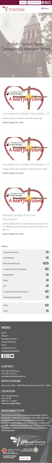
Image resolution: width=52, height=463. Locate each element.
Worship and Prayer (25, 263)
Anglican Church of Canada (10, 450)
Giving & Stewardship (25, 297)
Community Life (8, 348)
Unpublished (25, 274)
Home (3, 332)
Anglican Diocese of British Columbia (29, 442)
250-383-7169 (34, 2)
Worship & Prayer (9, 339)
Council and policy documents (25, 291)
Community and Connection (25, 269)
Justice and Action (25, 252)
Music (25, 280)
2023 (25, 305)
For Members (25, 258)
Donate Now (25, 458)
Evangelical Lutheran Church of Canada (9, 455)
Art (25, 286)
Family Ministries (8, 342)
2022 (25, 311)
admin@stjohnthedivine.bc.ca (13, 376)
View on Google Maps (11, 403)
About (4, 336)
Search (23, 2)
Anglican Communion (29, 449)
